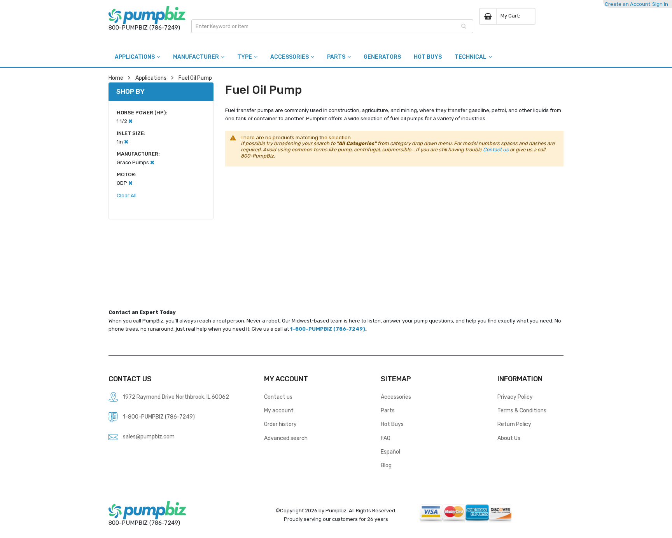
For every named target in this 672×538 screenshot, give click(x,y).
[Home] (147, 15)
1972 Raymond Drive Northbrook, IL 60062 (176, 397)
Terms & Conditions (521, 410)
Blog (386, 465)
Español (390, 452)
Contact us (496, 149)
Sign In (660, 4)
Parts (388, 410)
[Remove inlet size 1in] (126, 142)
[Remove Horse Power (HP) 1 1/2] (130, 121)
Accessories (396, 397)
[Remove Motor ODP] (130, 183)
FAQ (385, 438)
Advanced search (286, 438)
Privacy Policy (515, 397)
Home (115, 78)
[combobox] (332, 26)
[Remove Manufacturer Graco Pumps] (152, 162)
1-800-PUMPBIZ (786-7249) (327, 329)
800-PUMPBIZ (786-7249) (144, 27)
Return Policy (514, 424)
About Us (508, 438)
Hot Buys (392, 424)
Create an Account (627, 4)
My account (279, 410)
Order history (280, 424)
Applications (150, 78)
